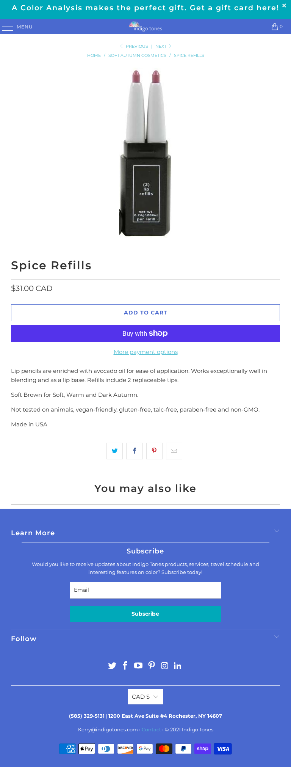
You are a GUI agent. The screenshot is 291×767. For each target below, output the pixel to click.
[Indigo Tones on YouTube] (138, 666)
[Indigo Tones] (145, 26)
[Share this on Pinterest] (154, 451)
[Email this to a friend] (174, 451)
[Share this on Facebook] (134, 451)
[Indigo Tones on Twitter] (112, 666)
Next (161, 46)
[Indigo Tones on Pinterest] (152, 666)
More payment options (146, 351)
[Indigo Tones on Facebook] (125, 666)
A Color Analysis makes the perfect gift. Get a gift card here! (145, 7)
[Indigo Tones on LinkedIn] (178, 666)
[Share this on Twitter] (114, 451)
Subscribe (145, 613)
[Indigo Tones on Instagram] (165, 666)
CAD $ (141, 696)
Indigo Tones (197, 729)
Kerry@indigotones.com (108, 729)
